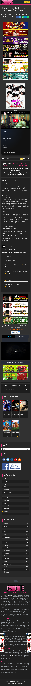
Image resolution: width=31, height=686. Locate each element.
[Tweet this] (20, 17)
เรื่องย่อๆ (4, 140)
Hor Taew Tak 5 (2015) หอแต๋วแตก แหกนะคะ (15, 284)
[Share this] (17, 17)
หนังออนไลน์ (6, 636)
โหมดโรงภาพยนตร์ (15, 340)
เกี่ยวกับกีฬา (7, 566)
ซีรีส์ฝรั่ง (6, 487)
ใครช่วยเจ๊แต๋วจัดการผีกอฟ (9, 152)
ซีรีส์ (5, 484)
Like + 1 (15, 332)
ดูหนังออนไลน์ (10, 595)
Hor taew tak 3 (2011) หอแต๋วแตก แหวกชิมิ (15, 278)
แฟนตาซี (6, 548)
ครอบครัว (6, 545)
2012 (8, 159)
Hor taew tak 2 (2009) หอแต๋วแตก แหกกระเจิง (16, 271)
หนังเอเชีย (6, 508)
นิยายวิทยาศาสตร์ (8, 564)
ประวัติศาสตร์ (7, 550)
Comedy (7, 173)
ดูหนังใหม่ (11, 655)
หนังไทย (13, 170)
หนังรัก (5, 561)
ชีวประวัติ (6, 531)
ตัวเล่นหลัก (9, 336)
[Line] (28, 17)
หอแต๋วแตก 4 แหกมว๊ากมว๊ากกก (17, 174)
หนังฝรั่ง (6, 503)
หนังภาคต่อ (25, 168)
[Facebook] (3, 459)
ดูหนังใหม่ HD (7, 492)
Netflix (5, 479)
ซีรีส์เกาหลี (6, 489)
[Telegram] (25, 17)
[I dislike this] (18, 332)
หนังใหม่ (6, 511)
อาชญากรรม (7, 537)
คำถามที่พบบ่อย (6, 147)
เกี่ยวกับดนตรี (7, 556)
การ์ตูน (5, 481)
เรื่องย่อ (4, 143)
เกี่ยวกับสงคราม (8, 572)
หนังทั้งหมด (18, 168)
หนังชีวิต (6, 539)
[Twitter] (7, 459)
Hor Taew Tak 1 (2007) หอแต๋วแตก (13, 264)
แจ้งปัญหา (22, 336)
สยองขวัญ (6, 553)
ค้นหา (28, 449)
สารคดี (5, 542)
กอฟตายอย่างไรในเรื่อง (8, 150)
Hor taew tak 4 (14, 173)
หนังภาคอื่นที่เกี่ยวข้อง (8, 154)
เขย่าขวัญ (6, 569)
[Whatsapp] (23, 17)
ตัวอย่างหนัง (7, 495)
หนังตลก (12, 168)
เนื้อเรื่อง (4, 145)
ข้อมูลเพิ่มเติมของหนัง (7, 138)
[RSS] (19, 459)
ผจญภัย (5, 526)
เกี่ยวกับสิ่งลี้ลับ (7, 558)
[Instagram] (11, 459)
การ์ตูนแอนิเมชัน (8, 529)
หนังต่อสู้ (6, 523)
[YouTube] (15, 459)
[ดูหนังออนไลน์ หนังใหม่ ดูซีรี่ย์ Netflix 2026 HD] (7, 3)
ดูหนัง (21, 173)
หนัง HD (4, 17)
